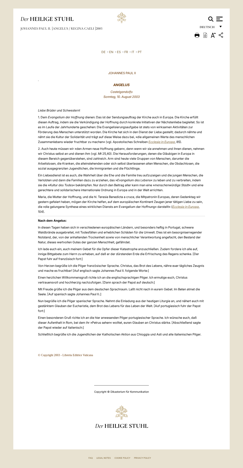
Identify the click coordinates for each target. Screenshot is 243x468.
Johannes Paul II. (36, 28)
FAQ (90, 458)
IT (133, 52)
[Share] (221, 35)
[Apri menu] (219, 19)
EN (111, 52)
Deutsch (208, 28)
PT (140, 52)
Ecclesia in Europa (161, 142)
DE (103, 52)
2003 (99, 28)
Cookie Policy (122, 458)
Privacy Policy (142, 458)
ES (119, 52)
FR (126, 52)
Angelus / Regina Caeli (74, 28)
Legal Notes (103, 458)
